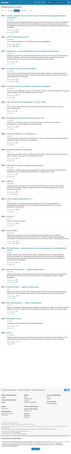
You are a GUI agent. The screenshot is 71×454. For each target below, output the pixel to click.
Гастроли (26, 400)
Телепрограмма (28, 398)
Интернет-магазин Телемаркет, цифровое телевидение (28, 86)
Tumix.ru (10, 216)
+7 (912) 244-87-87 (16, 432)
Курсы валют (27, 415)
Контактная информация (8, 390)
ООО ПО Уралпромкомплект (18, 37)
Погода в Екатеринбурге (8, 400)
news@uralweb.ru (21, 434)
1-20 (2, 10)
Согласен (35, 449)
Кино (25, 397)
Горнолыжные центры (7, 413)
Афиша (26, 395)
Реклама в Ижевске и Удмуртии (19, 150)
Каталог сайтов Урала (31, 409)
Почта (3, 402)
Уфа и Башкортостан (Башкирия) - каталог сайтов (26, 102)
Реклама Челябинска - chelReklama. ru (22, 134)
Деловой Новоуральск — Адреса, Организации (25, 269)
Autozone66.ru (12, 230)
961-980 (31, 10)
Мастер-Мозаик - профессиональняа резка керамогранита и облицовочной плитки (36, 249)
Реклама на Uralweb (24, 390)
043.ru (9, 333)
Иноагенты (27, 417)
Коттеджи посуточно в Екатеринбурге (22, 69)
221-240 (10, 10)
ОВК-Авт (10, 181)
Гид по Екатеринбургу (54, 395)
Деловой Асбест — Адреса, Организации (23, 287)
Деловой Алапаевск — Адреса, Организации (24, 303)
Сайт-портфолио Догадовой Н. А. (20, 199)
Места (48, 397)
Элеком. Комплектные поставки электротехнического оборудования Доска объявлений (36, 17)
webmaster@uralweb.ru (38, 390)
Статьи (3, 397)
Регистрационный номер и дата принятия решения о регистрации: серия (29, 429)
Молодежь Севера (14, 319)
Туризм (3, 406)
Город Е (49, 398)
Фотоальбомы (51, 401)
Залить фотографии (52, 403)
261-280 (23, 10)
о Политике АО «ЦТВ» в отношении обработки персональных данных (36, 443)
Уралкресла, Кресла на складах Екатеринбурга (25, 165)
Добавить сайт (28, 411)
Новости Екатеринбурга (8, 395)
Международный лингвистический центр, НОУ (25, 118)
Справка (26, 414)
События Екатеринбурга (30, 402)
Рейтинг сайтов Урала (31, 406)
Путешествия (4, 408)
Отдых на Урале (6, 411)
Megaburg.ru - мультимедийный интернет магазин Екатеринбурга (33, 51)
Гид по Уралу (4, 415)
